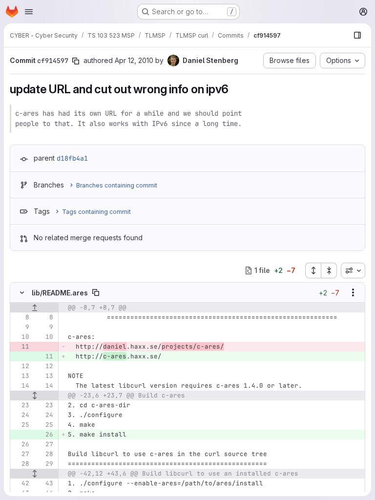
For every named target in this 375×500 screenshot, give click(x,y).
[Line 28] (45, 454)
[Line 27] (45, 444)
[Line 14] (21, 386)
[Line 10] (21, 337)
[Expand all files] (313, 270)
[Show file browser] (357, 35)
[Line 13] (21, 376)
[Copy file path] (96, 292)
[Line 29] (45, 464)
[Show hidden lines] (34, 395)
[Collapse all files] (329, 270)
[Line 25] (21, 425)
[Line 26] (21, 444)
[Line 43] (45, 483)
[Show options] (353, 292)
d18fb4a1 (72, 158)
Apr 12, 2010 (134, 60)
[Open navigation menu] (29, 12)
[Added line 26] (45, 434)
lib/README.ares (60, 293)
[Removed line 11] (21, 347)
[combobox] (353, 270)
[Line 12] (21, 366)
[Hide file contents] (22, 292)
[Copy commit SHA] (76, 61)
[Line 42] (21, 483)
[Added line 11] (45, 356)
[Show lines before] (34, 307)
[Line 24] (21, 415)
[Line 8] (21, 317)
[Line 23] (21, 405)
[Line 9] (21, 327)
